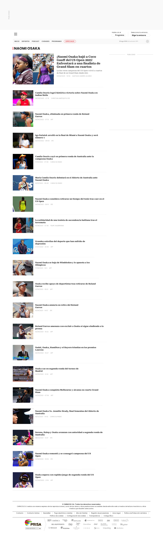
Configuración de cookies (76, 516)
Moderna (64, 527)
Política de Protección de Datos (135, 513)
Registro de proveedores (100, 513)
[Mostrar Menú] (15, 34)
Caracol (124, 520)
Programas (57, 41)
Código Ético (108, 516)
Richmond (52, 527)
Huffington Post (57, 524)
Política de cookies (56, 516)
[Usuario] (147, 41)
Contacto (19, 513)
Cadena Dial (95, 524)
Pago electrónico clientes (63, 513)
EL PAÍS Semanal (103, 524)
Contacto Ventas (33, 513)
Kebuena (123, 524)
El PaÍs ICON (86, 527)
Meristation (118, 527)
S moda (96, 527)
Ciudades (45, 41)
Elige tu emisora (139, 35)
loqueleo (107, 527)
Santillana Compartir (88, 520)
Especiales (70, 41)
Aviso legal (117, 513)
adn (116, 520)
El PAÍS (53, 520)
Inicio (16, 41)
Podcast (35, 41)
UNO (70, 524)
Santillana (75, 520)
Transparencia (94, 516)
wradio (76, 524)
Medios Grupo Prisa (33, 528)
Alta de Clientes (81, 513)
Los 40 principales (63, 520)
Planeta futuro (113, 524)
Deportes (25, 41)
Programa (119, 35)
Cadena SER (100, 520)
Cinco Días (86, 524)
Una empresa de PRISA (33, 522)
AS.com (108, 520)
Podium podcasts (75, 527)
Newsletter (142, 41)
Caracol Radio (81, 34)
